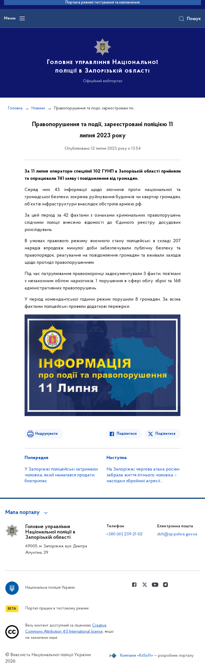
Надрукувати (46, 434)
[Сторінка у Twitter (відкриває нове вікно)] (144, 584)
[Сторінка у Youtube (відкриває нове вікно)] (155, 584)
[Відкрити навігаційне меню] (22, 18)
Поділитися (127, 434)
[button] (27, 512)
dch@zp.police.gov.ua (177, 534)
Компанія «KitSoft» (136, 655)
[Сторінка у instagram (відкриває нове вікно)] (165, 584)
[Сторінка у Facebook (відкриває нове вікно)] (134, 584)
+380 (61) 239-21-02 (125, 534)
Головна (15, 108)
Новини (38, 108)
